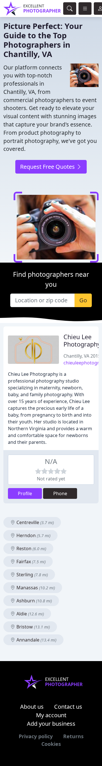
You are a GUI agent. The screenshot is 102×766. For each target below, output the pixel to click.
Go (83, 300)
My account (51, 715)
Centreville (34, 522)
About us (32, 706)
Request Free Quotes (48, 166)
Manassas (35, 587)
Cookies (51, 743)
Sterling (31, 574)
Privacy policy (36, 736)
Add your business (51, 723)
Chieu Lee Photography (82, 340)
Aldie (29, 614)
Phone (60, 493)
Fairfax (30, 561)
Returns (73, 736)
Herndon (32, 535)
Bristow (32, 627)
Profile (25, 493)
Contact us (68, 706)
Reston (30, 548)
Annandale (35, 640)
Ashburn (33, 601)
